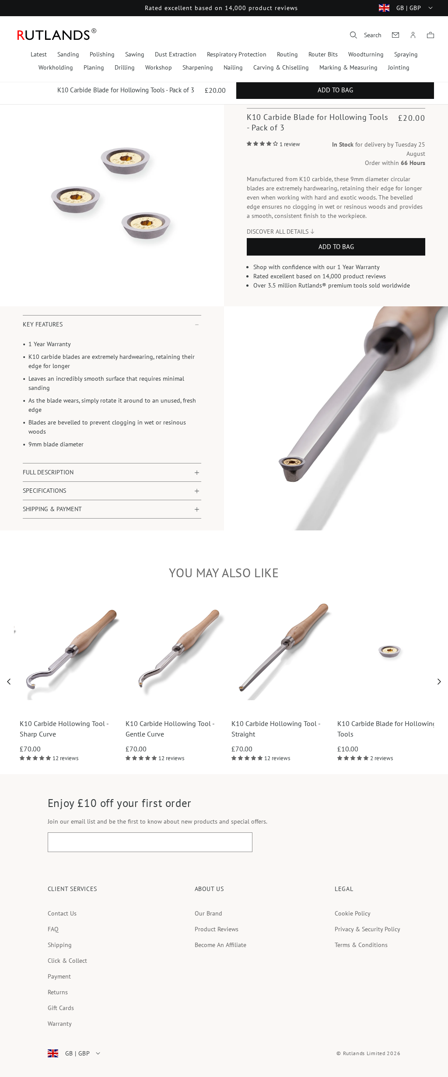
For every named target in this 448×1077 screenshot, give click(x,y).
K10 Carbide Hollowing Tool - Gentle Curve (138, 728)
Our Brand (208, 913)
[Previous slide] (9, 681)
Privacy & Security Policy (367, 929)
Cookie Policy (353, 913)
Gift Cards (61, 1008)
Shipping (60, 945)
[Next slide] (439, 681)
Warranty (60, 1024)
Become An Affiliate (220, 945)
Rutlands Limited (364, 1053)
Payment (59, 976)
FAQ (53, 929)
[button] (365, 35)
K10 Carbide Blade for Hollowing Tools (356, 728)
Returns (58, 992)
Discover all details (277, 231)
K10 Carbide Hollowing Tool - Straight (244, 728)
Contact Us (62, 913)
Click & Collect (67, 961)
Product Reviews (216, 929)
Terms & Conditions (361, 945)
